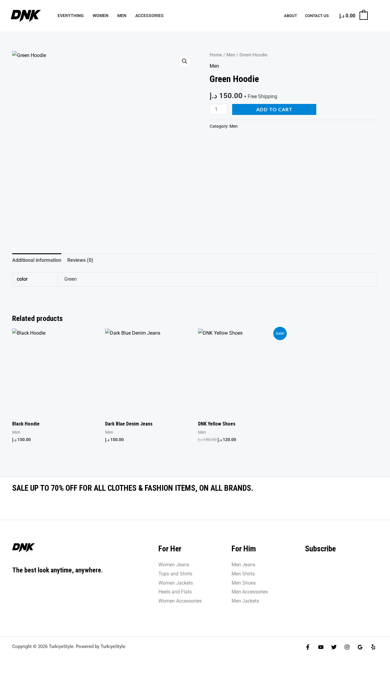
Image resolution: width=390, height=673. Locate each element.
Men (121, 15)
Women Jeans (173, 565)
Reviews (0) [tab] (80, 260)
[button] (184, 61)
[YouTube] (321, 647)
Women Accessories (180, 601)
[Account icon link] (376, 16)
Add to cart (274, 109)
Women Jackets (175, 583)
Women (100, 15)
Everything (71, 15)
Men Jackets (245, 601)
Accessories (149, 15)
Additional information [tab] (36, 260)
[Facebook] (307, 647)
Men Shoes (244, 583)
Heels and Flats (175, 592)
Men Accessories (250, 592)
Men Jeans (243, 565)
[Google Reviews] (360, 647)
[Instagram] (347, 647)
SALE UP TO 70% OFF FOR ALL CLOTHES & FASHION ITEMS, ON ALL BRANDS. (132, 488)
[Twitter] (334, 647)
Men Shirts (243, 574)
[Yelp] (373, 647)
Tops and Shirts (175, 574)
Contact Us (317, 15)
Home (216, 55)
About (290, 15)
